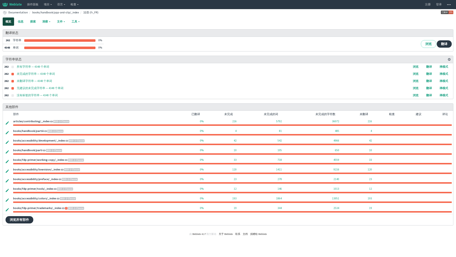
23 (235, 179)
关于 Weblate (226, 234)
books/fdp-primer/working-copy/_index (38, 160)
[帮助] (448, 4)
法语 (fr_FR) (90, 12)
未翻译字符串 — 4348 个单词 (34, 81)
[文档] (449, 59)
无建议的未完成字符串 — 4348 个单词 (40, 88)
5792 (279, 121)
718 (280, 160)
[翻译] (7, 122)
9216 (336, 170)
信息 (21, 22)
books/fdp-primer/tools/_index (33, 189)
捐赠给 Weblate (258, 234)
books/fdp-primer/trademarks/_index (37, 208)
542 (280, 141)
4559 (336, 160)
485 (337, 131)
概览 (8, 22)
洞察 (45, 22)
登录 (439, 4)
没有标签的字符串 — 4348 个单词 (37, 95)
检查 (74, 4)
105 (280, 150)
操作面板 (32, 4)
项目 (47, 4)
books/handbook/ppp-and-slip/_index (55, 12)
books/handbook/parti (27, 150)
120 (234, 170)
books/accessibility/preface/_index (35, 179)
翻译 (444, 44)
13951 (335, 198)
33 (235, 160)
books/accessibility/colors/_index (34, 198)
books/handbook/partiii (28, 131)
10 (235, 150)
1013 (336, 189)
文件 (60, 22)
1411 (279, 170)
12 (235, 189)
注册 (428, 4)
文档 (245, 234)
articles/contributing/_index (31, 121)
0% (202, 121)
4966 (336, 141)
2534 (336, 208)
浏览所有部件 (19, 220)
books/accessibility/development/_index (39, 141)
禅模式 (444, 67)
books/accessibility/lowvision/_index (36, 170)
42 (235, 141)
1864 (279, 198)
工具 (75, 22)
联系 (237, 234)
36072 (335, 121)
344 (280, 208)
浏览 (428, 44)
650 (337, 150)
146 (280, 189)
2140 (336, 179)
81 (280, 131)
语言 (60, 4)
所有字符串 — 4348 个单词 (33, 67)
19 (235, 208)
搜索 (33, 22)
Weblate (15, 4)
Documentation (18, 12)
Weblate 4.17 (199, 234)
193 (234, 198)
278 (280, 179)
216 (234, 121)
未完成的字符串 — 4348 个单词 (36, 74)
